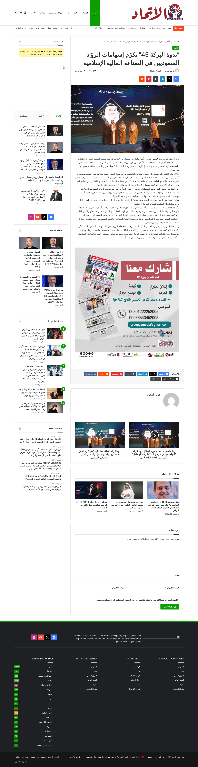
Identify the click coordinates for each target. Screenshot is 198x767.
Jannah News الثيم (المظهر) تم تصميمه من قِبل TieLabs (117, 757)
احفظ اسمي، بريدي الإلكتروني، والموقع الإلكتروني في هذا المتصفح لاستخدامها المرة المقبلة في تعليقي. (136, 600)
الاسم (176, 575)
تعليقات (23, 115)
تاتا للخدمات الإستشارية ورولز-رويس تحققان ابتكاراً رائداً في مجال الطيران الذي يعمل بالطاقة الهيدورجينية (41, 180)
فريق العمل (52, 28)
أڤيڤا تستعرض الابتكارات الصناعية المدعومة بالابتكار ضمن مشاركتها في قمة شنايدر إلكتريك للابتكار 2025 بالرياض (163, 506)
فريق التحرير (169, 71)
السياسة (48, 736)
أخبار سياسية (46, 740)
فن (68, 13)
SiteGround (74, 757)
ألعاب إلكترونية (45, 722)
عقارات (48, 727)
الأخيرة (59, 115)
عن (61, 28)
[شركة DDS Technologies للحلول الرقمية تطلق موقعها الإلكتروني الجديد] (91, 490)
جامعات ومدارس (44, 745)
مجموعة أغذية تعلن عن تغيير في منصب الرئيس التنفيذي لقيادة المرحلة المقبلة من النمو (127, 505)
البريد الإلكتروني (172, 588)
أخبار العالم (40, 28)
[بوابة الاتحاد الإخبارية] (157, 13)
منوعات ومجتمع (56, 13)
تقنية (31, 28)
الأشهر (41, 115)
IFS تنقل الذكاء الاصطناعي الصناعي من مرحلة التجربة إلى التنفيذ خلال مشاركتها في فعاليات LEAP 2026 (52, 258)
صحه (49, 703)
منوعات (48, 690)
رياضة (75, 13)
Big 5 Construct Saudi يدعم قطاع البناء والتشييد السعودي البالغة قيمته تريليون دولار (32, 392)
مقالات (42, 13)
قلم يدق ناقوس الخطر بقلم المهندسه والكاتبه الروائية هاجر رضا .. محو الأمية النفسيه (32, 406)
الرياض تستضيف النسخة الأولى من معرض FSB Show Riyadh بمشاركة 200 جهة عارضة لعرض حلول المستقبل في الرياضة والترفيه (32, 352)
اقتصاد (85, 13)
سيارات (48, 731)
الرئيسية (68, 28)
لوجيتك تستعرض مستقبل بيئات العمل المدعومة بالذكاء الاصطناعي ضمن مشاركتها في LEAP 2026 (131, 28)
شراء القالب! (21, 28)
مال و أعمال (46, 685)
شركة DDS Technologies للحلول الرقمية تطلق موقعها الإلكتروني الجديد (91, 505)
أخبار (95, 13)
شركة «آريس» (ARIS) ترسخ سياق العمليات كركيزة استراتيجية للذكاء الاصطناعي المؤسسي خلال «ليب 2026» (52, 296)
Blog (50, 694)
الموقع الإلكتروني (118, 588)
